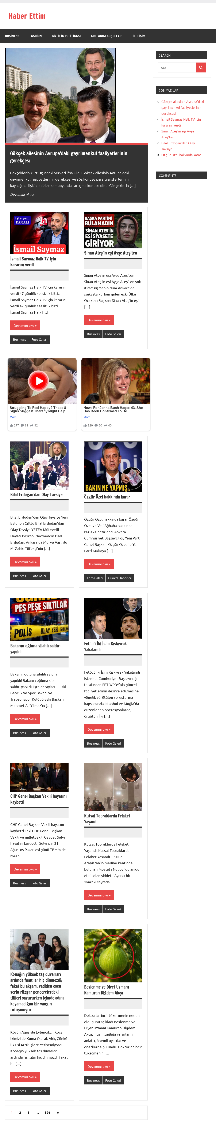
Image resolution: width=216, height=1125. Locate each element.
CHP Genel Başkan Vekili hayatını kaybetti (38, 799)
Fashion (36, 36)
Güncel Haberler (119, 578)
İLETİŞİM (139, 36)
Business (12, 36)
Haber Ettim (27, 16)
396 (47, 1112)
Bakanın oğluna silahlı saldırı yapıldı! (35, 649)
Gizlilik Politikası (66, 36)
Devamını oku (20, 194)
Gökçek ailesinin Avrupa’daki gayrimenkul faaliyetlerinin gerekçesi (68, 157)
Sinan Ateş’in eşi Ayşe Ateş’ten (110, 253)
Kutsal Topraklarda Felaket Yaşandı (107, 819)
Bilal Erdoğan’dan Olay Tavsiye (36, 495)
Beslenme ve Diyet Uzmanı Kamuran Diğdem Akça (106, 990)
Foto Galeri (39, 339)
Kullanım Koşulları (107, 36)
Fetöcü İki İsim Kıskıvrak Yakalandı (105, 647)
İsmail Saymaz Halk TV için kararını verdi (33, 262)
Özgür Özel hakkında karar (107, 497)
